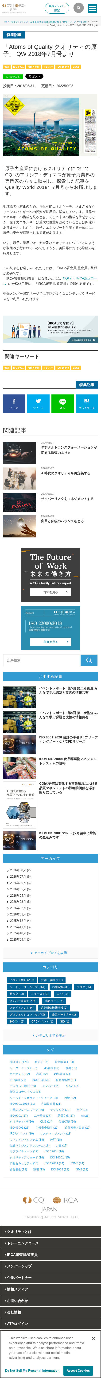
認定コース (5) (54, 1001)
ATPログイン (17, 1324)
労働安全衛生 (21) (47, 1127)
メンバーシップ (19, 1266)
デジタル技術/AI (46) (23, 1086)
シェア (14, 408)
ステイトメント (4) (22, 1007)
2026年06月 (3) (20, 883)
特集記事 (82, 21)
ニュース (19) (39, 994)
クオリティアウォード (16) (27, 1157)
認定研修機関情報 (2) (54, 1007)
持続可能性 (33, 67)
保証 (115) (41, 1062)
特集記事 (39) (61, 987)
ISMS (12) (81, 1169)
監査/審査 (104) (64, 1062)
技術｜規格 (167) (52, 980)
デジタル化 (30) (60, 1110)
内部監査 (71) (62, 1074)
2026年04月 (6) (20, 895)
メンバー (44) (50, 1086)
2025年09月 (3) (20, 939)
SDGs (76, 67)
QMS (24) (46, 1121)
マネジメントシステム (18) (27, 1139)
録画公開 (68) (41, 1080)
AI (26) (85, 1115)
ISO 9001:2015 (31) (22, 1103)
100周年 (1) (17, 1021)
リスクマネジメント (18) (55, 1133)
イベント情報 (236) (22, 980)
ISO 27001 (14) (54, 1163)
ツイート (38, 408)
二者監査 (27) (42, 1115)
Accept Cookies (78, 1370)
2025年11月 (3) (20, 927)
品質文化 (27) (66, 1115)
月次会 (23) (17, 994)
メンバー (48, 67)
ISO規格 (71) (18, 1080)
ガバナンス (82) (20, 1074)
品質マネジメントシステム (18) (30, 1145)
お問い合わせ (17, 1301)
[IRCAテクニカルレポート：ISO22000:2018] (50, 628)
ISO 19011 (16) (54, 1151)
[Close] (93, 1338)
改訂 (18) (56, 1139)
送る (62, 408)
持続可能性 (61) (66, 1080)
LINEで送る (13, 76)
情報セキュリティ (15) (24, 1163)
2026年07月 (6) (20, 876)
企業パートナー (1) (64, 1014)
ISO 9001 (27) (19, 1115)
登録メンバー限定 (57, 8)
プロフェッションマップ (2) (27, 1014)
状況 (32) (70, 1098)
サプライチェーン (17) (24, 1151)
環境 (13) (39, 1169)
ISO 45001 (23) (19, 1127)
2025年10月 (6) (20, 933)
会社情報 (14, 1312)
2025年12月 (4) (20, 921)
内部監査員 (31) (51, 1103)
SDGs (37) (72, 1086)
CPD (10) (63, 994)
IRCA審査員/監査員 (22, 1255)
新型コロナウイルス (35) (25, 1091)
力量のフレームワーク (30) (27, 1110)
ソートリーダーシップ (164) (27, 987)
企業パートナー (19, 1278)
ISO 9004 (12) (60, 1169)
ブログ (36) (84, 987)
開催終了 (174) (19, 1062)
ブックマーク (87, 408)
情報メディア (69, 21)
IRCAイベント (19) (22, 1133)
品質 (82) (42, 1074)
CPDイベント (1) (42, 1021)
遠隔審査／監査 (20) (77, 1127)
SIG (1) (64, 1021)
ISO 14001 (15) (60, 1157)
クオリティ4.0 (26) (22, 1121)
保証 (6, 67)
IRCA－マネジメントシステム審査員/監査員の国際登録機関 (32, 21)
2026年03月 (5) (20, 901)
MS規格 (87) (51, 1068)
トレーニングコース (23, 1243)
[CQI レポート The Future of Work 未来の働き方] (50, 575)
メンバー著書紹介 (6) (23, 1001)
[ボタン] (92, 8)
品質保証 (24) (67, 1121)
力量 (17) (61, 1145)
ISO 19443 (63, 67)
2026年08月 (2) (20, 870)
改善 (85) (71, 1068)
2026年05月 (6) (20, 889)
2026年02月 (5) (20, 908)
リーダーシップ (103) (23, 1068)
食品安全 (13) (18, 1169)
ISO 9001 (18, 67)
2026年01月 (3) (20, 914)
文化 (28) (82, 1110)
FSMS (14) (77, 1163)
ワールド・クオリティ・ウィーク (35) (34, 1098)
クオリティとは (19, 1232)
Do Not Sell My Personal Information (32, 1370)
